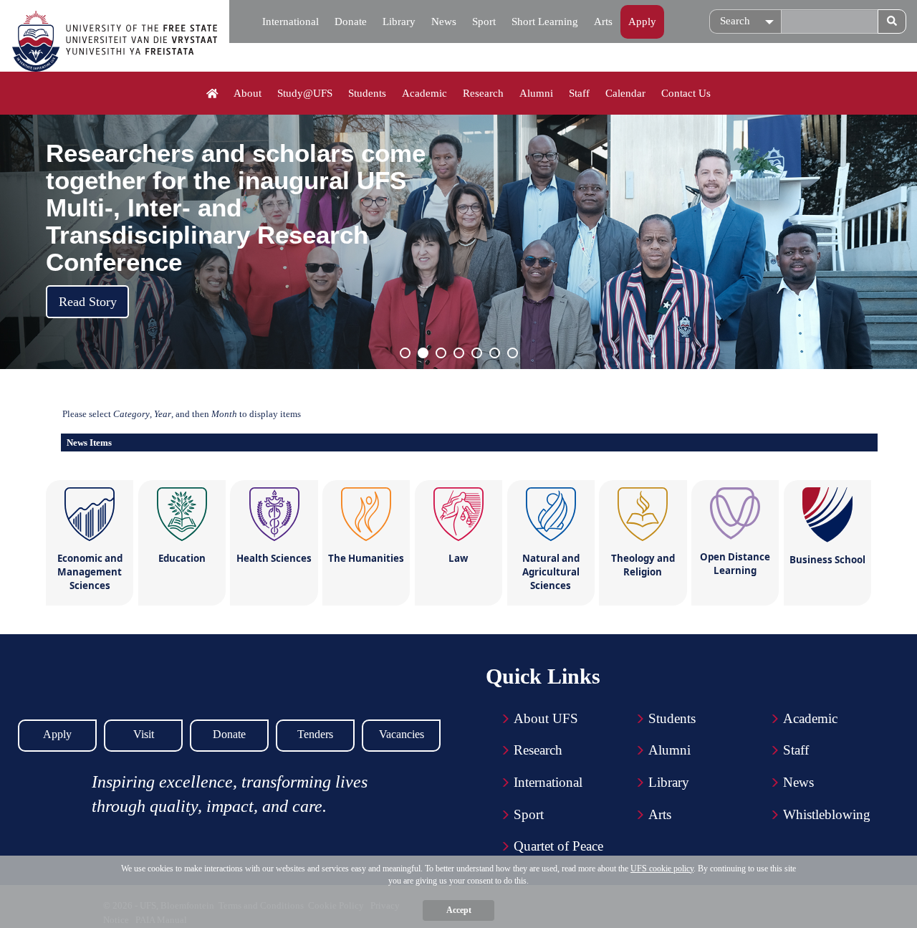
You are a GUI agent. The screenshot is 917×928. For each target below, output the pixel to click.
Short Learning (545, 21)
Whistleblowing (826, 814)
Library (399, 21)
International (290, 21)
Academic (424, 93)
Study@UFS (304, 93)
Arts (603, 21)
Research (483, 93)
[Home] (212, 94)
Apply (642, 21)
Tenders (315, 734)
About (247, 93)
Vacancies (401, 734)
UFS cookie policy (661, 869)
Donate (351, 21)
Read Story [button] (88, 302)
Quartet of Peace (558, 845)
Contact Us (686, 93)
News (443, 21)
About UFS (546, 718)
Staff (579, 93)
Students (367, 93)
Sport (484, 21)
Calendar (625, 93)
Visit (143, 734)
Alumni (536, 93)
